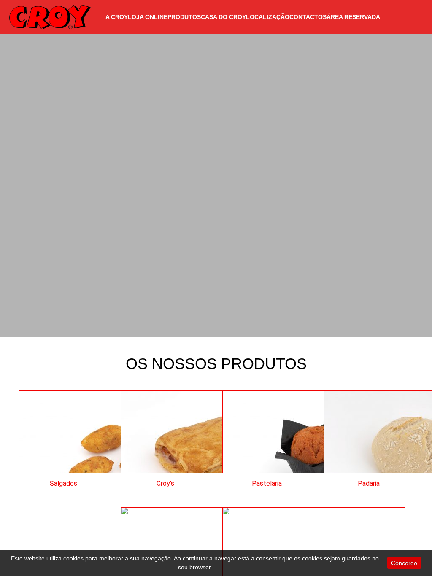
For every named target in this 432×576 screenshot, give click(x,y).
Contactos (308, 16)
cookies (73, 558)
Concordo (404, 563)
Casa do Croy (223, 16)
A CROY (116, 16)
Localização (267, 16)
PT (411, 17)
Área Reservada (353, 16)
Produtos (184, 16)
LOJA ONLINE (147, 16)
